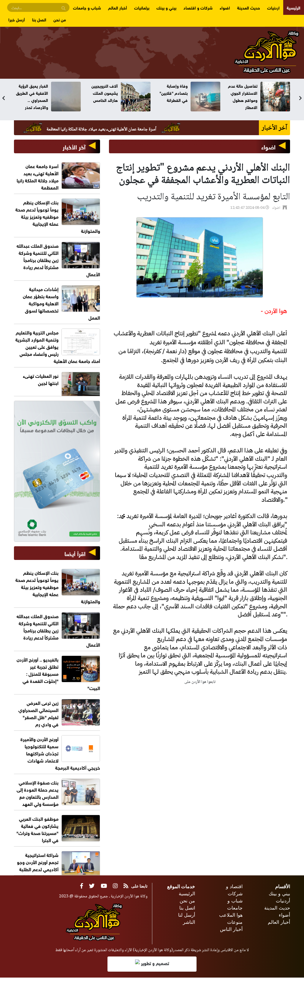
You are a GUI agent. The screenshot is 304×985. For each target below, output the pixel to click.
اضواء (225, 7)
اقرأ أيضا (75, 553)
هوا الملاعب (231, 915)
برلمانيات (141, 7)
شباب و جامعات (87, 7)
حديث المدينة (248, 7)
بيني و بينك (166, 7)
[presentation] (3, 98)
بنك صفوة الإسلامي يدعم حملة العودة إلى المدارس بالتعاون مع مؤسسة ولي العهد (37, 792)
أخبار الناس (231, 929)
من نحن (59, 19)
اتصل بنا (39, 19)
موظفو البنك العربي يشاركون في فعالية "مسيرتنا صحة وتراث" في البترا (37, 829)
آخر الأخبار (74, 146)
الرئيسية (293, 7)
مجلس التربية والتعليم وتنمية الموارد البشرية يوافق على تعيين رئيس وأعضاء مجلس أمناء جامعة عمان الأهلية (57, 346)
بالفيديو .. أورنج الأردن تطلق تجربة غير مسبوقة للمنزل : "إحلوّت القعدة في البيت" (58, 673)
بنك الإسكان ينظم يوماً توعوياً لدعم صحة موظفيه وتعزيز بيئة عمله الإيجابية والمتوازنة (57, 216)
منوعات (235, 922)
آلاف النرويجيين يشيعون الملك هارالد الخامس (104, 92)
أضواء (284, 915)
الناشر (189, 922)
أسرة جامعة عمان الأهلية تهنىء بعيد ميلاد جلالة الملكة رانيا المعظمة (129, 129)
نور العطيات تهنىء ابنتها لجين (40, 378)
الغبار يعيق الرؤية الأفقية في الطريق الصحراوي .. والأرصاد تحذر (32, 96)
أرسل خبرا (16, 19)
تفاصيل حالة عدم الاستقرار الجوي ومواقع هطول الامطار (242, 96)
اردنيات (273, 7)
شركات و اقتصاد (198, 7)
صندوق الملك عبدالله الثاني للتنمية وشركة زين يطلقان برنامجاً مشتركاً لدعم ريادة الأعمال (58, 259)
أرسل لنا (186, 915)
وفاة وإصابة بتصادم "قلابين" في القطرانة (173, 92)
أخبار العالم (117, 7)
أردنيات (283, 901)
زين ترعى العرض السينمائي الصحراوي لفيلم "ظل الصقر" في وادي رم (38, 713)
